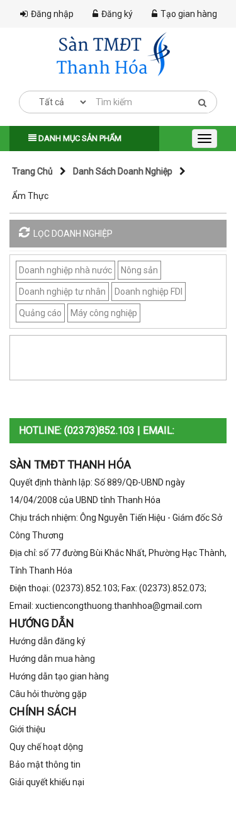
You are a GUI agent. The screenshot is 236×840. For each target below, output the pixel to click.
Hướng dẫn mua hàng (52, 659)
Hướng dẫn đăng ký (47, 641)
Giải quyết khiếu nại (46, 782)
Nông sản (139, 270)
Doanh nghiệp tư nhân (62, 292)
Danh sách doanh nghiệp (122, 171)
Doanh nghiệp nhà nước (65, 270)
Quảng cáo (40, 313)
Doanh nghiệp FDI (149, 292)
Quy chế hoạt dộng (46, 747)
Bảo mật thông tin (45, 764)
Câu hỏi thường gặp (48, 694)
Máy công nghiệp (103, 313)
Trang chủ (32, 171)
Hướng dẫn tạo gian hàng (59, 676)
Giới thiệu (27, 729)
